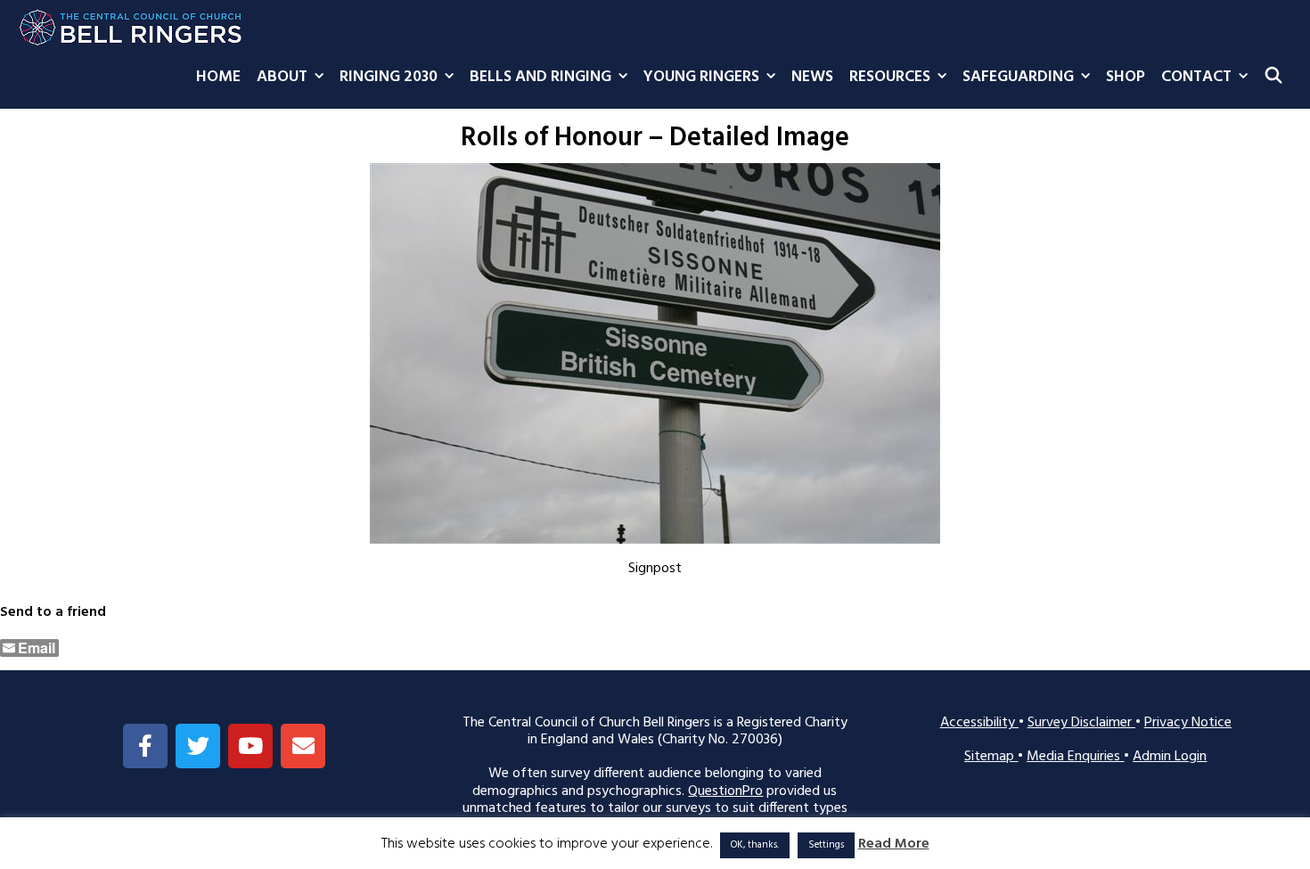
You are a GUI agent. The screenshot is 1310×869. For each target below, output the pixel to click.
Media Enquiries (1075, 756)
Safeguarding (1018, 77)
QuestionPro (725, 791)
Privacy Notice (1188, 722)
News (812, 77)
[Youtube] (250, 746)
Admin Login (1170, 756)
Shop (1125, 77)
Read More (893, 844)
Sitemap (991, 756)
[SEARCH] (1274, 77)
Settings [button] (826, 845)
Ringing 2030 (389, 77)
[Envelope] (303, 746)
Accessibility (979, 722)
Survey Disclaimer (1081, 722)
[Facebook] (145, 746)
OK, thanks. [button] (755, 845)
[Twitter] (198, 746)
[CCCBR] (131, 23)
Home (218, 77)
